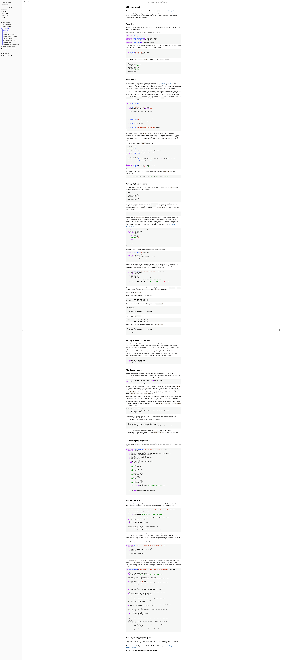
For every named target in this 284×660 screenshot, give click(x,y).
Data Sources (4, 13)
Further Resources (6, 55)
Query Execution (6, 26)
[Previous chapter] (26, 330)
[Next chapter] (279, 330)
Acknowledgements (6, 2)
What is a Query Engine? (7, 7)
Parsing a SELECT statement (10, 36)
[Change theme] (28, 2)
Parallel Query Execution (8, 46)
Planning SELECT (7, 42)
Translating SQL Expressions (10, 40)
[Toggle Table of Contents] (25, 2)
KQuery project (171, 11)
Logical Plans (4, 15)
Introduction (4, 4)
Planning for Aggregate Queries (11, 44)
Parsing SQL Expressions (9, 34)
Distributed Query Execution (9, 48)
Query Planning (5, 22)
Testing (3, 51)
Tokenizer (5, 30)
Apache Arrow (5, 9)
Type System (4, 11)
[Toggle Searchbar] (31, 2)
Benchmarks (5, 53)
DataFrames (4, 18)
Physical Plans (5, 20)
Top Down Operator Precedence (165, 83)
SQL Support (5, 28)
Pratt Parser (6, 32)
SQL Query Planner (8, 38)
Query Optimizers (6, 24)
